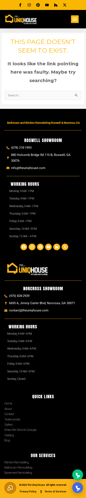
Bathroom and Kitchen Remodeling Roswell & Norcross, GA (43, 122)
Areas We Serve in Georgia (20, 429)
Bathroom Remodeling (18, 467)
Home (8, 403)
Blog (7, 440)
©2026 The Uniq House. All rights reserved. (43, 484)
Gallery (8, 424)
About (8, 409)
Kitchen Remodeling (16, 462)
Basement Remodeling (18, 472)
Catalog (9, 435)
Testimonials (12, 419)
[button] (75, 19)
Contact (9, 414)
